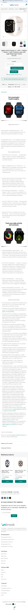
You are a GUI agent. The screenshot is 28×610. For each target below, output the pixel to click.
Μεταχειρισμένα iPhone (6, 537)
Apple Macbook (4, 558)
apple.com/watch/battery (8, 311)
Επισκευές (3, 572)
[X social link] (14, 87)
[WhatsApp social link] (7, 498)
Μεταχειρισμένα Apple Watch (7, 539)
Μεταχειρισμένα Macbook (7, 541)
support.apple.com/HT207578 (9, 424)
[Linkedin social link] (17, 87)
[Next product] (26, 11)
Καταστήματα (4, 585)
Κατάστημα (11, 9)
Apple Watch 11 (23, 9)
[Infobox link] (10, 492)
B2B (2, 576)
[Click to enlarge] (3, 36)
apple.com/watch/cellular (10, 410)
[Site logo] (14, 4)
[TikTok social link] (10, 498)
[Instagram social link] (5, 498)
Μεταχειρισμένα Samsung (7, 546)
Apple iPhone (4, 553)
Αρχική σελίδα (4, 9)
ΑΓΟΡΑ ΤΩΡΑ (14, 71)
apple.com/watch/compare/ (18, 435)
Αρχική (2, 570)
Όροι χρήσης (4, 592)
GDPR (2, 595)
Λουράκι (14, 61)
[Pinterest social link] (16, 87)
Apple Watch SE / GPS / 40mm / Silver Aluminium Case (7, 471)
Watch (16, 9)
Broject (24, 601)
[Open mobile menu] (1, 4)
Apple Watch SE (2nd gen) (7, 475)
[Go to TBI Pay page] (14, 75)
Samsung (3, 563)
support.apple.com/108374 (19, 409)
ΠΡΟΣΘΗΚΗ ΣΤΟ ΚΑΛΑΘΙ (17, 68)
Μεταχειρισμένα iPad (5, 544)
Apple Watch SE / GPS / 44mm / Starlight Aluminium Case (20, 471)
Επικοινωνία (3, 579)
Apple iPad (3, 560)
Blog (2, 574)
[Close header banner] (26, 1)
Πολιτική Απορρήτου (5, 590)
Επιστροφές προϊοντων (6, 588)
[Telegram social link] (19, 87)
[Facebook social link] (12, 87)
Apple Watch (4, 556)
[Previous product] (23, 11)
